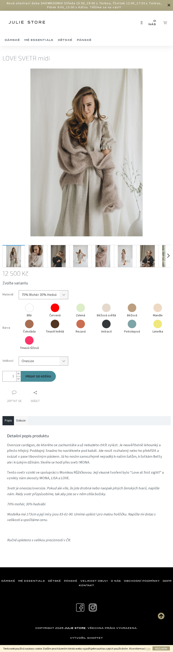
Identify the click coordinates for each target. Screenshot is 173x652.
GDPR (167, 580)
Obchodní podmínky (141, 580)
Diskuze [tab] (20, 421)
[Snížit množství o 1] (18, 378)
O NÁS (116, 580)
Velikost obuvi (94, 580)
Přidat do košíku (38, 376)
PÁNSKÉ (70, 580)
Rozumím (161, 648)
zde (148, 649)
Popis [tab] (8, 421)
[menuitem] (12, 40)
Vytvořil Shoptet (86, 637)
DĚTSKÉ (54, 580)
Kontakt (86, 585)
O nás (152, 22)
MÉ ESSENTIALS (31, 580)
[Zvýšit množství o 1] (18, 373)
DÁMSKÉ (8, 580)
